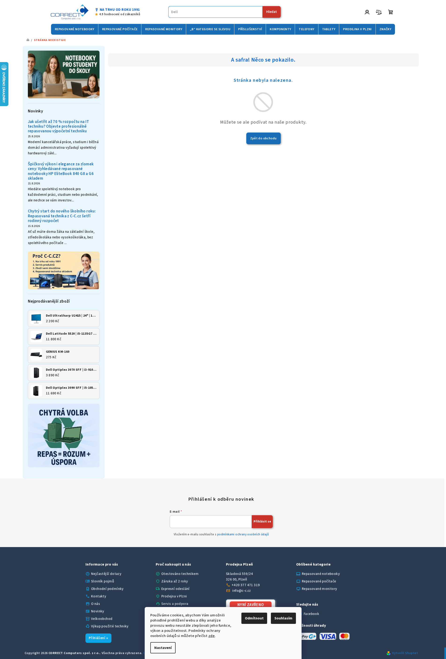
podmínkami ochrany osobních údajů (243, 534)
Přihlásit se (262, 521)
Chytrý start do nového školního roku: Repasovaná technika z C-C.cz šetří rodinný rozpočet (62, 216)
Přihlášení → (98, 638)
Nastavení (163, 647)
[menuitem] (74, 29)
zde (211, 635)
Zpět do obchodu (263, 138)
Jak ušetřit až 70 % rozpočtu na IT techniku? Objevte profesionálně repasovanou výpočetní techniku (58, 126)
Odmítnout (254, 618)
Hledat (271, 11)
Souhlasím (283, 618)
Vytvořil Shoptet (405, 653)
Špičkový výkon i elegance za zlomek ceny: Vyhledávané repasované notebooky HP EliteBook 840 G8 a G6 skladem (61, 171)
